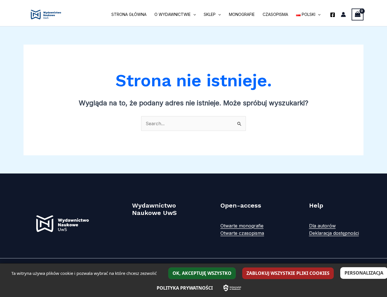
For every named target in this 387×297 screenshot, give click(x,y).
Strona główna (128, 14)
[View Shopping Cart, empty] (357, 14)
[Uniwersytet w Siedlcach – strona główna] (232, 288)
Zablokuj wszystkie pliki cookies (287, 273)
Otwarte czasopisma (242, 233)
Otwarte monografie (241, 226)
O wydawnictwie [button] (172, 14)
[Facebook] (332, 14)
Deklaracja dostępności (334, 233)
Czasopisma (275, 14)
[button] (193, 14)
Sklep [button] (210, 14)
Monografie (242, 14)
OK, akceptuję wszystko (202, 273)
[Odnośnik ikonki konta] (343, 14)
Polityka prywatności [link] (185, 288)
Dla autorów (322, 226)
